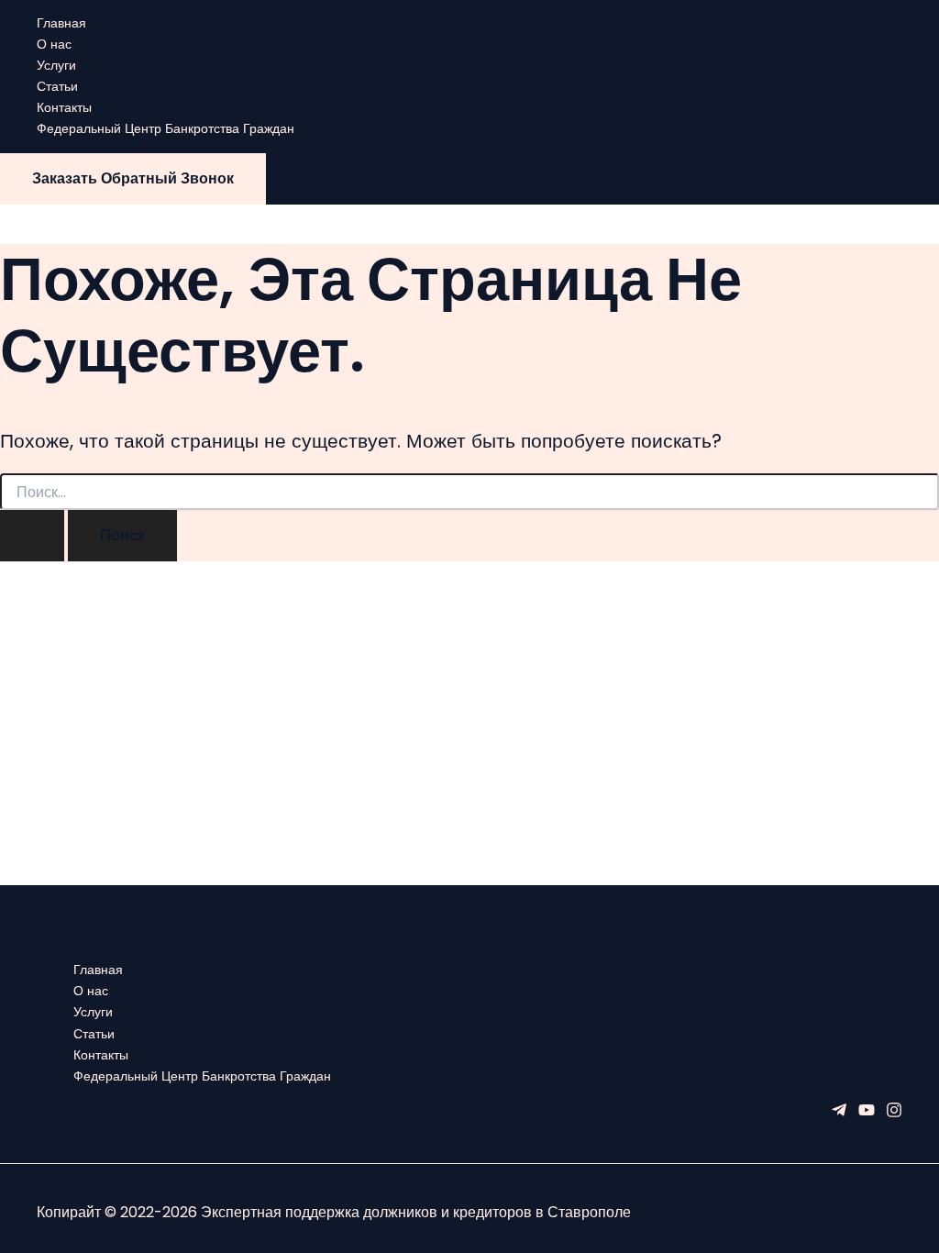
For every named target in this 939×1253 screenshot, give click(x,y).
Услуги (56, 65)
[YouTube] (866, 1113)
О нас (54, 44)
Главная (61, 23)
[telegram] (839, 1113)
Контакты (64, 107)
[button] (133, 179)
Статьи (57, 86)
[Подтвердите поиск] (32, 535)
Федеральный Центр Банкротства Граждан (165, 128)
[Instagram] (894, 1113)
